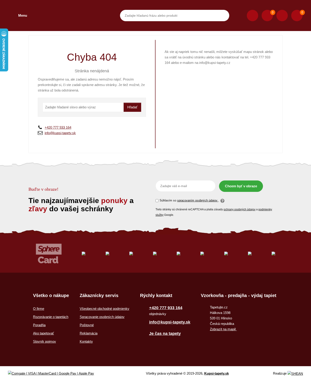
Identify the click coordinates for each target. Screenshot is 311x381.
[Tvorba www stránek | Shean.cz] (295, 374)
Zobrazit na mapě (223, 329)
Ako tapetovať (43, 333)
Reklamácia (88, 333)
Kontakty (86, 341)
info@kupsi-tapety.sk (60, 133)
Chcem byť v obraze (241, 186)
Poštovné (87, 325)
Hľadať (132, 107)
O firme (38, 309)
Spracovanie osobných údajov (102, 317)
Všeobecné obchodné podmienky (104, 309)
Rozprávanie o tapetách (50, 317)
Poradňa (39, 325)
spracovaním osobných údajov (197, 200)
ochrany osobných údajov (239, 209)
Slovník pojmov (44, 341)
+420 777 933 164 (58, 127)
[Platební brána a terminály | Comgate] (55, 373)
